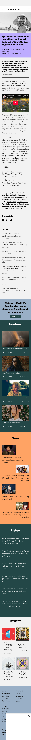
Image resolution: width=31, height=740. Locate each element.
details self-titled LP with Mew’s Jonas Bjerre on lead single (14, 290)
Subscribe (15, 316)
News (4, 54)
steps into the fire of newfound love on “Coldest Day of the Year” (15, 554)
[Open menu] (29, 9)
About (4, 691)
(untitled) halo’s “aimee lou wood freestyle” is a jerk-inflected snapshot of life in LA (15, 541)
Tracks (19, 699)
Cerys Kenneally (7, 51)
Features (19, 696)
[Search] (2, 9)
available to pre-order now (17, 202)
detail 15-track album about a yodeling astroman (14, 244)
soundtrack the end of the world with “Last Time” (14, 566)
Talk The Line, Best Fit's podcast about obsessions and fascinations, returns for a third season (14, 269)
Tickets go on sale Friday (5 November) (14, 207)
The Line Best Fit (15, 9)
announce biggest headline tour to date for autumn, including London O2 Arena (14, 280)
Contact (5, 699)
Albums (19, 701)
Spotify (4, 711)
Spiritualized (7, 61)
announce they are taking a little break (14, 252)
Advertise (5, 696)
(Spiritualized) (14, 53)
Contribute (6, 701)
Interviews (6, 352)
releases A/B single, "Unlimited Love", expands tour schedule (14, 260)
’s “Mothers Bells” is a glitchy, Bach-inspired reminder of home (15, 579)
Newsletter (6, 693)
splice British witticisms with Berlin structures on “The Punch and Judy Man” (14, 604)
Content (19, 691)
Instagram (6, 709)
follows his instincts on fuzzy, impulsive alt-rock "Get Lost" (14, 591)
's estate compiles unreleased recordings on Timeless (11, 236)
